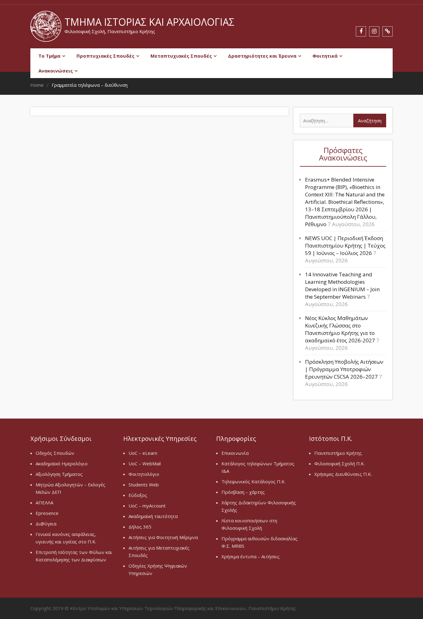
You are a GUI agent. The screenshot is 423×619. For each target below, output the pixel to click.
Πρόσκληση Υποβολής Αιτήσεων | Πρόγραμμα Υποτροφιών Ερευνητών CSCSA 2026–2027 (344, 369)
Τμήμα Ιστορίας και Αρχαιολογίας (149, 22)
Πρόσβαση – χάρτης (243, 492)
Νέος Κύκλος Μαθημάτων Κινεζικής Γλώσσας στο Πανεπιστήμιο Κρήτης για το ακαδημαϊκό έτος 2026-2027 (340, 329)
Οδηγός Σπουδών (55, 453)
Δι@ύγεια (46, 523)
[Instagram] (374, 31)
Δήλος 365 (140, 527)
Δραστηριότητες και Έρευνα (262, 56)
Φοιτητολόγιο (144, 474)
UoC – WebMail (145, 463)
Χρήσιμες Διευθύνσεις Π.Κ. (343, 474)
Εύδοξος (138, 495)
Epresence (47, 513)
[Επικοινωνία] (387, 31)
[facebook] (361, 31)
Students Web (144, 484)
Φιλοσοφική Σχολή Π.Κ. (339, 463)
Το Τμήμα (49, 56)
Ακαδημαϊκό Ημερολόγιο (62, 463)
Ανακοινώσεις (55, 71)
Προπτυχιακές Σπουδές (105, 56)
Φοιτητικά (325, 56)
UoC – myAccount (147, 506)
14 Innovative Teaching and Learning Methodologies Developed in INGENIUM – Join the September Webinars (342, 285)
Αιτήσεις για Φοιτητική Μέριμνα (163, 537)
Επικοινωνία (235, 453)
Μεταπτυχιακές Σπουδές (181, 56)
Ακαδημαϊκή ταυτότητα (153, 516)
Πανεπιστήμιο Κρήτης (338, 453)
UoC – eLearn (143, 453)
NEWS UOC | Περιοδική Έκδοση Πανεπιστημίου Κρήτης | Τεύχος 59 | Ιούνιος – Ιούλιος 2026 (345, 246)
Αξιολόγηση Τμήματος (59, 474)
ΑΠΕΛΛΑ (44, 502)
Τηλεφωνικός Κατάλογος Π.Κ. (253, 481)
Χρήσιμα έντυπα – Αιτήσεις (250, 556)
